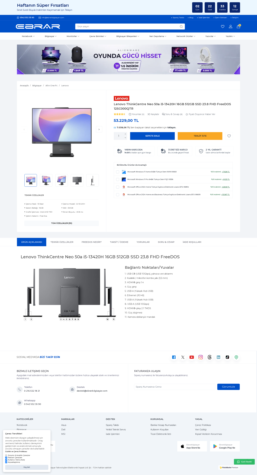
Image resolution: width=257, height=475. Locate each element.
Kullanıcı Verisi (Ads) (16, 460)
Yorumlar (138, 114)
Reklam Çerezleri (15, 458)
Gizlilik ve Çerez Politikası (16, 451)
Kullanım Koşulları (160, 429)
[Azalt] (125, 138)
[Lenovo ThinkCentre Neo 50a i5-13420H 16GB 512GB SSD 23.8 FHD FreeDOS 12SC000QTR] (61, 131)
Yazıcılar (209, 36)
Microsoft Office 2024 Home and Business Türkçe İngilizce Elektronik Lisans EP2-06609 (163, 194)
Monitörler (72, 36)
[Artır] (125, 134)
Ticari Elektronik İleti (161, 434)
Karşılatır (155, 114)
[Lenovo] (121, 98)
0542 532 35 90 (27, 17)
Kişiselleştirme (14, 462)
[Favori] (229, 136)
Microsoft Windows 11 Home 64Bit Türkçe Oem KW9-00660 (152, 172)
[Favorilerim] (222, 26)
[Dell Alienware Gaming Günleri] (128, 59)
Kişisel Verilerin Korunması (208, 434)
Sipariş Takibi (112, 425)
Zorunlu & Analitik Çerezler (19, 455)
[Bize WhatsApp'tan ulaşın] (20, 403)
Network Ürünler (184, 36)
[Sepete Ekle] (152, 136)
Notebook (27, 36)
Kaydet (27, 467)
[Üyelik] (230, 26)
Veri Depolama (156, 36)
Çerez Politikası (203, 425)
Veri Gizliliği (201, 429)
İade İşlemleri (113, 434)
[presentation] (24, 129)
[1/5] (115, 114)
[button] (200, 136)
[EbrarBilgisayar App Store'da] (192, 446)
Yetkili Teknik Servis (116, 429)
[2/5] (116, 114)
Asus (63, 425)
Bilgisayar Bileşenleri (126, 36)
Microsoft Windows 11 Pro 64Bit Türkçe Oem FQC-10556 (150, 179)
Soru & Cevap (173, 114)
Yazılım (229, 36)
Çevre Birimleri (96, 36)
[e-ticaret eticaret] (229, 467)
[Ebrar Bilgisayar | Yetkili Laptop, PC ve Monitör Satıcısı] (37, 26)
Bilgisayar (49, 36)
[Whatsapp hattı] (244, 462)
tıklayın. (171, 127)
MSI (63, 434)
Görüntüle (228, 386)
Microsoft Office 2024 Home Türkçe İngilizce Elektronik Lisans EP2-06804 (158, 187)
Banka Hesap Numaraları (163, 425)
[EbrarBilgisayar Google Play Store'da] (225, 446)
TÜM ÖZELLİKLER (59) (61, 223)
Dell (63, 429)
